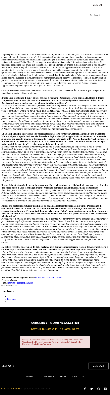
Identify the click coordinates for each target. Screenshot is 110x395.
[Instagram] (99, 389)
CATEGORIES (39, 14)
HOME (8, 14)
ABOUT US (22, 14)
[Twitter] (92, 389)
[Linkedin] (105, 389)
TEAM (54, 14)
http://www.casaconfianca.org (48, 277)
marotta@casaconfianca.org (20, 283)
